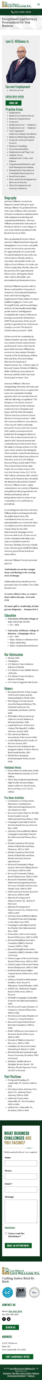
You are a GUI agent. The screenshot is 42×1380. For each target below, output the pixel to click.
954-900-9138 (22, 12)
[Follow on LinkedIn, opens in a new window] (8, 1319)
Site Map (15, 1373)
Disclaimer (10, 1227)
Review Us (10, 1327)
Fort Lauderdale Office (18, 1356)
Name (8, 1157)
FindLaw (31, 1376)
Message (9, 1196)
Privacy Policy (25, 1373)
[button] (38, 4)
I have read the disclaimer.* (16, 1235)
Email (9, 1183)
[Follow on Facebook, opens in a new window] (4, 1319)
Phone (8, 1170)
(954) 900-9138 (15, 96)
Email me (13, 103)
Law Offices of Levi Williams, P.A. (22, 1369)
